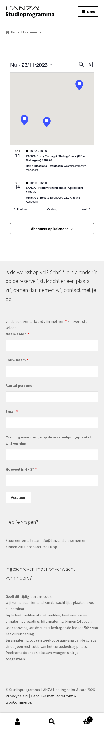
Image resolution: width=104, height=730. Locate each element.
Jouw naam (17, 359)
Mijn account (17, 722)
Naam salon (17, 333)
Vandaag (52, 209)
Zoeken (52, 722)
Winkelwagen (80, 717)
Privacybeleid (17, 695)
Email (12, 411)
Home (15, 32)
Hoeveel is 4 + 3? (21, 469)
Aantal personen (20, 385)
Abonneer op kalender (49, 228)
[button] (79, 85)
